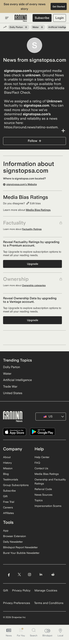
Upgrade (32, 263)
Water (35, 27)
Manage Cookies (45, 590)
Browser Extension (14, 536)
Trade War (10, 386)
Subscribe (42, 18)
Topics (38, 500)
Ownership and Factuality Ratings (50, 481)
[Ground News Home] (21, 18)
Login (59, 18)
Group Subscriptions (16, 485)
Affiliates (8, 513)
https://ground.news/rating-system (31, 127)
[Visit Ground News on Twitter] (19, 574)
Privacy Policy (21, 590)
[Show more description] (34, 130)
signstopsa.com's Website (21, 184)
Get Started (59, 6)
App (5, 530)
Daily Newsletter (13, 541)
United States (12, 393)
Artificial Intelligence (17, 380)
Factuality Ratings (32, 229)
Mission (7, 468)
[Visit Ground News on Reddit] (53, 574)
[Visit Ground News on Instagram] (29, 574)
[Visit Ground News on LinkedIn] (41, 574)
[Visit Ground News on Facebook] (8, 574)
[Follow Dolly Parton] (26, 27)
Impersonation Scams (47, 505)
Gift (5, 496)
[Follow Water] (42, 27)
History (7, 462)
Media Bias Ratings (38, 209)
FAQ (37, 462)
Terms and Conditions (48, 603)
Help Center (41, 457)
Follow (32, 141)
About (7, 457)
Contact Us (41, 468)
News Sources (43, 494)
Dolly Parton (16, 27)
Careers (8, 507)
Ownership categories (34, 285)
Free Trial (8, 501)
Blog (6, 473)
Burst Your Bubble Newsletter (21, 552)
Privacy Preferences (16, 603)
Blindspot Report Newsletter (20, 547)
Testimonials (10, 479)
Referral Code (43, 489)
